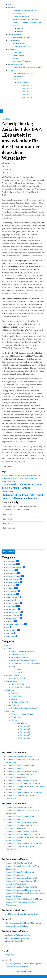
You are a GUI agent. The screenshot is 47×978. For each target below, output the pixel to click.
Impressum (12, 70)
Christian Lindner (23, 478)
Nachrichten (6, 119)
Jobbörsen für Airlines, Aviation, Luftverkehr (22, 780)
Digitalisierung (11, 573)
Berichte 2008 (27, 85)
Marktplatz (12, 49)
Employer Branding (13, 576)
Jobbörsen (11, 7)
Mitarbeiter (10, 600)
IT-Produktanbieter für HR (22, 46)
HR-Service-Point (19, 43)
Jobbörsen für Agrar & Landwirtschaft (20, 765)
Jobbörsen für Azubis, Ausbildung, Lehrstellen (23, 783)
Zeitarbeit (33, 478)
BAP (15, 475)
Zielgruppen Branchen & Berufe (24, 10)
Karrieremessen (11, 591)
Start (9, 4)
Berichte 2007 (27, 88)
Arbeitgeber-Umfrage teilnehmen (18, 935)
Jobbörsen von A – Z (20, 13)
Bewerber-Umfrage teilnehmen (17, 938)
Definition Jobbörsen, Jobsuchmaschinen (27, 22)
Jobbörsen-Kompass (15, 64)
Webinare (16, 58)
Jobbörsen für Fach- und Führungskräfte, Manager (24, 792)
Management (11, 594)
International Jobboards (21, 16)
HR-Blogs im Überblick (21, 61)
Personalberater (11, 609)
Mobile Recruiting (12, 603)
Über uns (16, 79)
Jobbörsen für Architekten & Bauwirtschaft (21, 771)
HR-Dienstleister (14, 40)
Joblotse (15, 25)
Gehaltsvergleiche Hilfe (21, 37)
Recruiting (10, 621)
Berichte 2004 (27, 97)
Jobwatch (20, 31)
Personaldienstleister (13, 612)
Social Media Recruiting (15, 624)
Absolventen (10, 561)
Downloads (17, 52)
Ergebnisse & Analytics (14, 941)
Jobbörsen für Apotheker (15, 768)
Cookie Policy (18, 76)
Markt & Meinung (12, 597)
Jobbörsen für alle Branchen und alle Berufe (22, 914)
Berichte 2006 (27, 91)
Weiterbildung (11, 630)
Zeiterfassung (11, 636)
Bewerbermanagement (14, 567)
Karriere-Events (18, 55)
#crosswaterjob (7, 475)
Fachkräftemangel (12, 579)
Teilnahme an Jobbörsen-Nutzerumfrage (27, 67)
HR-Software (11, 585)
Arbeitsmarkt (11, 564)
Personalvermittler (12, 618)
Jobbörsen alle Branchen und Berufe (19, 756)
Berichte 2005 (27, 94)
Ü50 (7, 627)
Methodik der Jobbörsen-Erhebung (25, 19)
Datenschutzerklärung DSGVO (24, 73)
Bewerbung (10, 570)
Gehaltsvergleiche (14, 34)
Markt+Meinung (23, 82)
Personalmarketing (13, 615)
